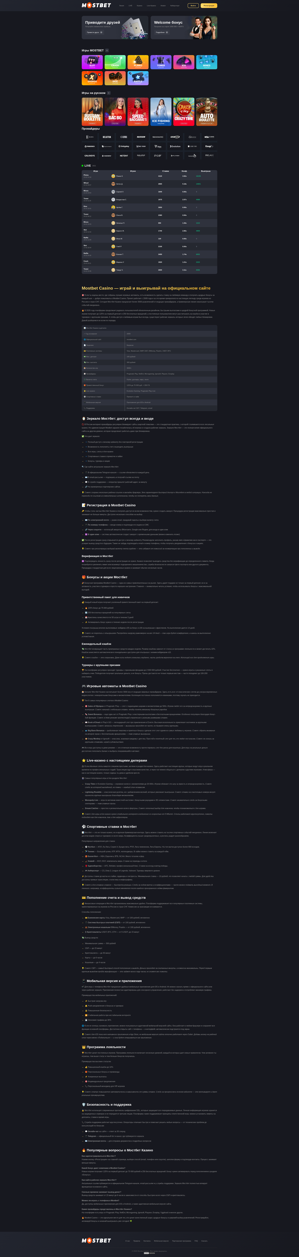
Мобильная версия (161, 1241)
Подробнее (160, 32)
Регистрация (209, 6)
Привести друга (93, 32)
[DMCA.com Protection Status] (149, 1254)
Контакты (147, 1241)
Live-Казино (151, 6)
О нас (127, 1241)
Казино (139, 6)
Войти (193, 6)
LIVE (130, 6)
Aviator (163, 6)
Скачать (204, 1241)
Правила (136, 1241)
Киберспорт (174, 6)
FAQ (196, 1241)
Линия (121, 6)
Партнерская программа (181, 1241)
